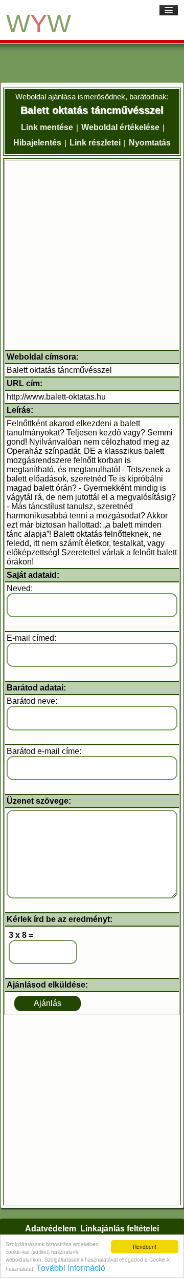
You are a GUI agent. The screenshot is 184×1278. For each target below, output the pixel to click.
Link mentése (47, 127)
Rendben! (144, 1246)
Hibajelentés (37, 142)
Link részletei (95, 142)
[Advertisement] (92, 255)
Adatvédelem (50, 1228)
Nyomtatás (150, 142)
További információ (70, 1267)
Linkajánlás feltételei (119, 1228)
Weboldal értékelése (120, 127)
